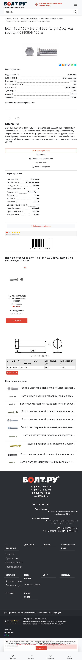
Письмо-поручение (14, 585)
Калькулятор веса (68, 546)
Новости (10, 554)
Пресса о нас (12, 558)
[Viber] (69, 65)
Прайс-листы (27, 576)
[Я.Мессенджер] (75, 65)
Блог (45, 575)
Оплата (47, 544)
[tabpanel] (41, 195)
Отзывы (10, 593)
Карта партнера (14, 581)
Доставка (29, 544)
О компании (11, 546)
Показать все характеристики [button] (19, 103)
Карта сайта (27, 595)
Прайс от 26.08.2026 (32, 584)
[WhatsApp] (72, 65)
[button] (75, 4)
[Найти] (75, 11)
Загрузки (10, 575)
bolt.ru (6, 635)
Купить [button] (18, 321)
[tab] (41, 151)
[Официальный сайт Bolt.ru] (15, 3)
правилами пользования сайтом (26, 645)
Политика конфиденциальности (14, 567)
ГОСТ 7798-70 (12, 373)
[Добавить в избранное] (25, 267)
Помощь (65, 575)
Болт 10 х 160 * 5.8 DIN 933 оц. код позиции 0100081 (17, 298)
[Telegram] (66, 65)
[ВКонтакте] (60, 65)
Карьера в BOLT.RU (14, 562)
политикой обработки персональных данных (52, 645)
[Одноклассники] (63, 65)
